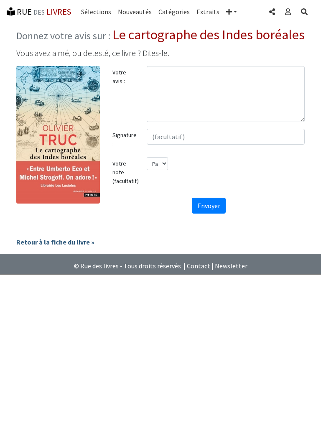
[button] (231, 11)
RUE (43, 11)
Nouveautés (135, 12)
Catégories (174, 12)
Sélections (96, 12)
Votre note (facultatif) (125, 172)
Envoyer (208, 205)
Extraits (207, 12)
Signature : (124, 139)
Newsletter (231, 266)
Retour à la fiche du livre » (55, 242)
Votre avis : (119, 77)
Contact (198, 266)
